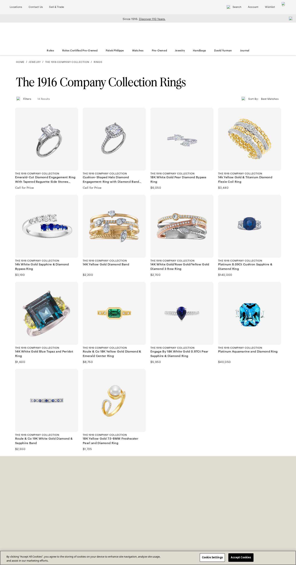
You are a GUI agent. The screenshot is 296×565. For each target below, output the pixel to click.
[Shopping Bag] (283, 7)
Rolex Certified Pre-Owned (80, 50)
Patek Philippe (115, 50)
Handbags (199, 50)
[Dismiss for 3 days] (289, 18)
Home (20, 62)
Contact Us (36, 7)
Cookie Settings (212, 557)
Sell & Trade (56, 7)
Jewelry (180, 50)
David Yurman (223, 50)
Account (253, 7)
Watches (138, 50)
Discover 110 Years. (152, 19)
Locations (16, 7)
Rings (98, 62)
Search (237, 7)
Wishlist (270, 7)
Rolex (50, 50)
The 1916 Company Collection (67, 62)
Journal (244, 50)
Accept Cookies (241, 557)
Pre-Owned (159, 50)
